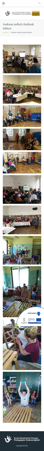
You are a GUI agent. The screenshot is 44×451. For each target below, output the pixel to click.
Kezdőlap (6, 32)
